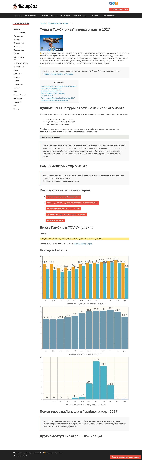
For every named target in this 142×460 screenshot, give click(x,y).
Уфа (15, 91)
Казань (16, 54)
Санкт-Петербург (20, 32)
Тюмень (17, 88)
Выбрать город (80, 15)
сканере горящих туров (83, 244)
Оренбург (17, 74)
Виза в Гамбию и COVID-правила (52, 93)
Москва (17, 29)
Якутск (16, 109)
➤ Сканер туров (48, 15)
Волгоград (18, 46)
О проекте (50, 453)
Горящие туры (64, 15)
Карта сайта (59, 453)
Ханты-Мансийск (20, 95)
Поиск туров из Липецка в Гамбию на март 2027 (58, 98)
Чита (16, 105)
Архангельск (18, 36)
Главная (18, 15)
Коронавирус (109, 15)
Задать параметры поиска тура (125, 457)
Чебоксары (18, 98)
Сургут (16, 81)
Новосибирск (19, 67)
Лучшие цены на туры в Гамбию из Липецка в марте (59, 86)
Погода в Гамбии (47, 96)
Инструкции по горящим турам (51, 91)
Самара (17, 77)
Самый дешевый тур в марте (51, 88)
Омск (16, 70)
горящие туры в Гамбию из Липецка (58, 74)
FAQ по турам (30, 15)
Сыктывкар (18, 84)
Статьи (95, 15)
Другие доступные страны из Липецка (54, 100)
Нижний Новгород (21, 63)
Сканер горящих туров (120, 9)
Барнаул (17, 39)
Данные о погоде (18, 455)
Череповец (18, 102)
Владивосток (19, 43)
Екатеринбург (19, 50)
